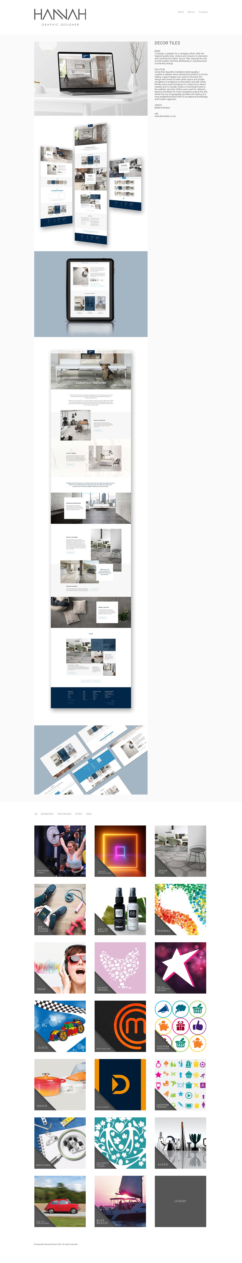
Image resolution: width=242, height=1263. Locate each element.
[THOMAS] (181, 909)
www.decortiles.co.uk (165, 116)
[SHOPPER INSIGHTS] (181, 1026)
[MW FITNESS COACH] (61, 909)
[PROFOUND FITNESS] (61, 851)
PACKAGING (64, 814)
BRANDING (47, 814)
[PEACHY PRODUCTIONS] (121, 851)
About (191, 12)
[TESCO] (61, 1084)
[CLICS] (61, 1026)
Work (181, 12)
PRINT (79, 814)
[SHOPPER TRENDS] (181, 1084)
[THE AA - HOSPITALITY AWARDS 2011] (181, 968)
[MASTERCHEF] (121, 1026)
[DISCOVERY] (121, 1084)
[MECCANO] (61, 1143)
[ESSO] (61, 968)
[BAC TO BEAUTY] (121, 909)
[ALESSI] (181, 1143)
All (35, 814)
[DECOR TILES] (181, 851)
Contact (203, 12)
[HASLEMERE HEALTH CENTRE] (121, 1143)
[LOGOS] (181, 1201)
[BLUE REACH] (121, 1201)
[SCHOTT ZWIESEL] (121, 968)
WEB (89, 814)
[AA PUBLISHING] (61, 1201)
